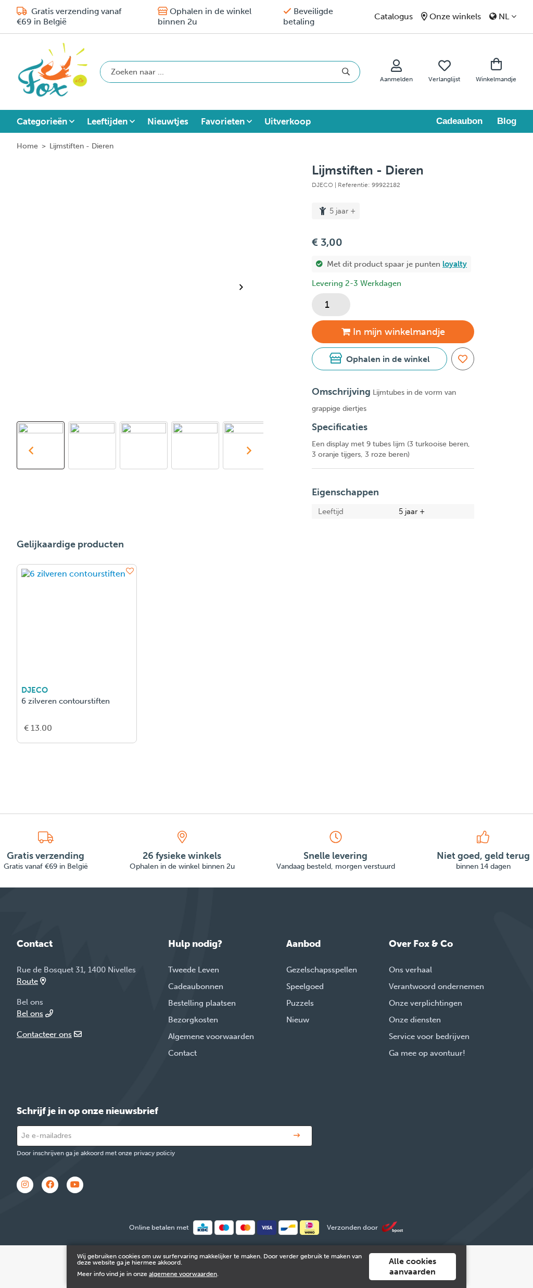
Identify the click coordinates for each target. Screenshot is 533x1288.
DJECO (34, 690)
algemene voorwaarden (183, 1274)
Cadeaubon (459, 121)
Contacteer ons (44, 1034)
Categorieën (42, 121)
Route (27, 981)
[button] (379, 358)
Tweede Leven (193, 969)
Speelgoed (305, 986)
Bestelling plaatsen (202, 1003)
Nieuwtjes (167, 121)
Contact (182, 1053)
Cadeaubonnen (195, 986)
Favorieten (223, 121)
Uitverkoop (287, 121)
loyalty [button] (454, 264)
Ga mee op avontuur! (427, 1053)
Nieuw (297, 1019)
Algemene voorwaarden (211, 1036)
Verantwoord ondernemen (436, 986)
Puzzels (300, 1003)
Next (245, 287)
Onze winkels (455, 16)
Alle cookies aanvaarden (412, 1266)
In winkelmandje (399, 331)
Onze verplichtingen (425, 1003)
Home (27, 146)
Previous (31, 450)
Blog (506, 121)
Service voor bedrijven (429, 1036)
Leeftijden (107, 121)
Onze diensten (415, 1019)
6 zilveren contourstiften (65, 701)
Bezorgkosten (193, 1019)
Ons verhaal (410, 969)
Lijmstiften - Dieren (81, 146)
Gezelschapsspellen (321, 969)
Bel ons (30, 1013)
